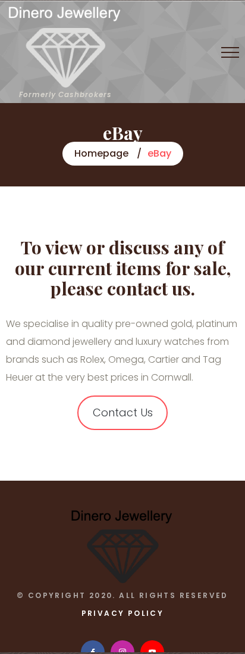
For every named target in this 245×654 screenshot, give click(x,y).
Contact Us (123, 412)
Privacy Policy (122, 613)
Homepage (101, 153)
